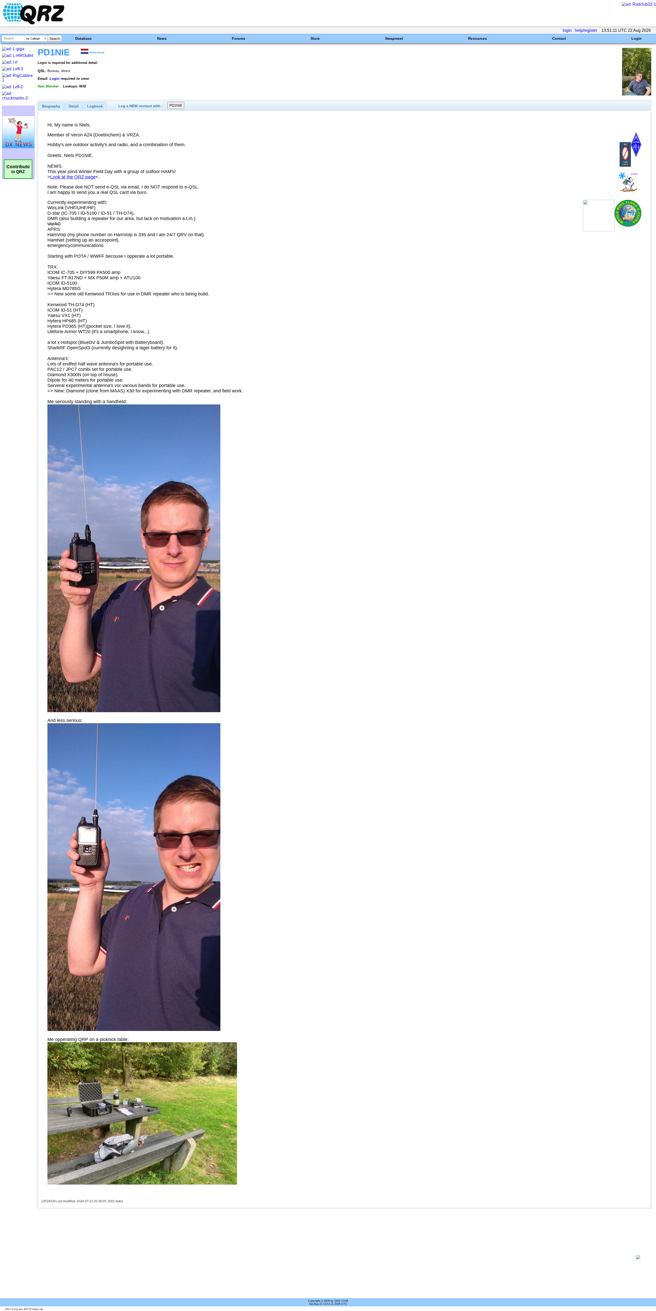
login (567, 30)
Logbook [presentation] (95, 106)
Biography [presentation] (51, 106)
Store (315, 38)
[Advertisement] (335, 1257)
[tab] (51, 106)
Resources (477, 38)
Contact (559, 38)
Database (83, 38)
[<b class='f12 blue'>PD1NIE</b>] (636, 94)
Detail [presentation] (74, 106)
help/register (586, 30)
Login (636, 38)
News (162, 38)
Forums (238, 38)
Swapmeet (394, 38)
